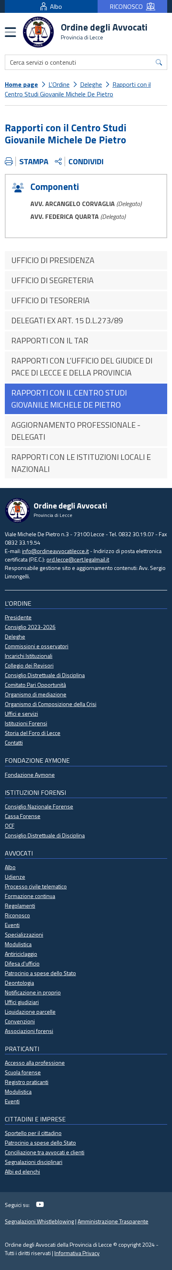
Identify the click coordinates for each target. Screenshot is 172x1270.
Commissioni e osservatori (36, 646)
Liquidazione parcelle (30, 1011)
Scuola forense (23, 1072)
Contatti (14, 742)
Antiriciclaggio (21, 953)
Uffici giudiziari (22, 1002)
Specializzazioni (24, 934)
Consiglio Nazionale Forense (39, 806)
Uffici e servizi (21, 713)
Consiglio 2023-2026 (30, 627)
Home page (21, 84)
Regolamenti (20, 905)
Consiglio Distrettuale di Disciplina (45, 675)
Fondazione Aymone (30, 774)
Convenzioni (20, 1021)
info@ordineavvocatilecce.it (55, 551)
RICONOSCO (126, 6)
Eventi (12, 925)
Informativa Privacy (77, 1253)
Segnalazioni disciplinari (33, 1162)
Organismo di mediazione (35, 694)
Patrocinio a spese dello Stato (40, 973)
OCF (9, 825)
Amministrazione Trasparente (113, 1221)
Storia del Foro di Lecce (32, 733)
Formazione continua (30, 896)
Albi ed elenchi (22, 1171)
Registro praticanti (26, 1082)
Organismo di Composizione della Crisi (50, 704)
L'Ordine (59, 84)
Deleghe (91, 84)
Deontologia (19, 982)
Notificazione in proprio (33, 992)
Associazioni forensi (29, 1031)
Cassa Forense (22, 816)
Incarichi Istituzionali (28, 655)
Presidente (18, 617)
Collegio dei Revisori (29, 665)
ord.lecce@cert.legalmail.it (77, 559)
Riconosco (17, 915)
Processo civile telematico (36, 886)
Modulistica (18, 944)
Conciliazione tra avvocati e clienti (44, 1152)
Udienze (15, 876)
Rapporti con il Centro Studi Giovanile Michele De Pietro (78, 89)
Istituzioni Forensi (26, 723)
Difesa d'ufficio (22, 963)
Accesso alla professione (35, 1062)
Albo (56, 6)
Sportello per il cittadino (33, 1133)
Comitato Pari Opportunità (35, 684)
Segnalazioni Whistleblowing (39, 1221)
